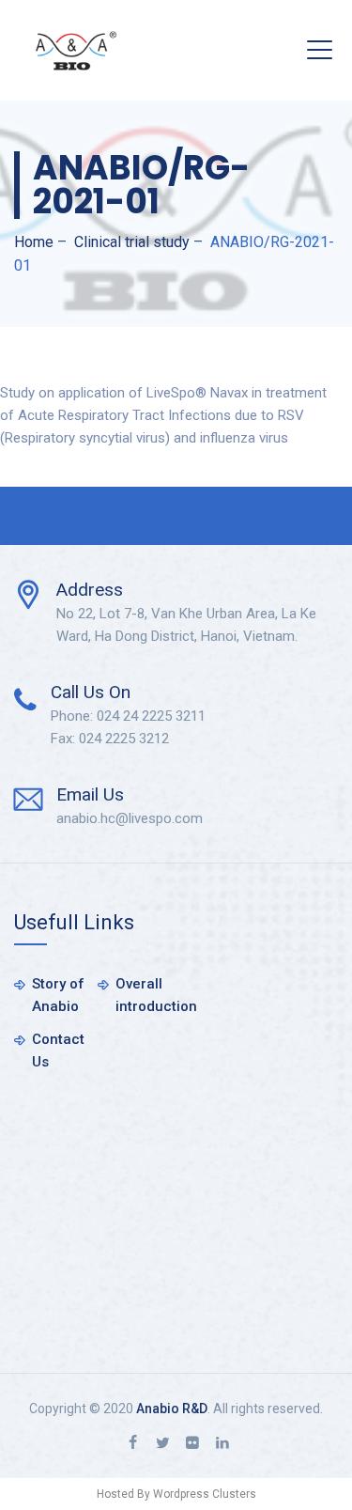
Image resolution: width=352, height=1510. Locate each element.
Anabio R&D (171, 1408)
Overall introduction (156, 995)
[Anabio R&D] (76, 50)
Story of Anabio (58, 995)
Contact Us (58, 1050)
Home (34, 242)
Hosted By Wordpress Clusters (176, 1494)
